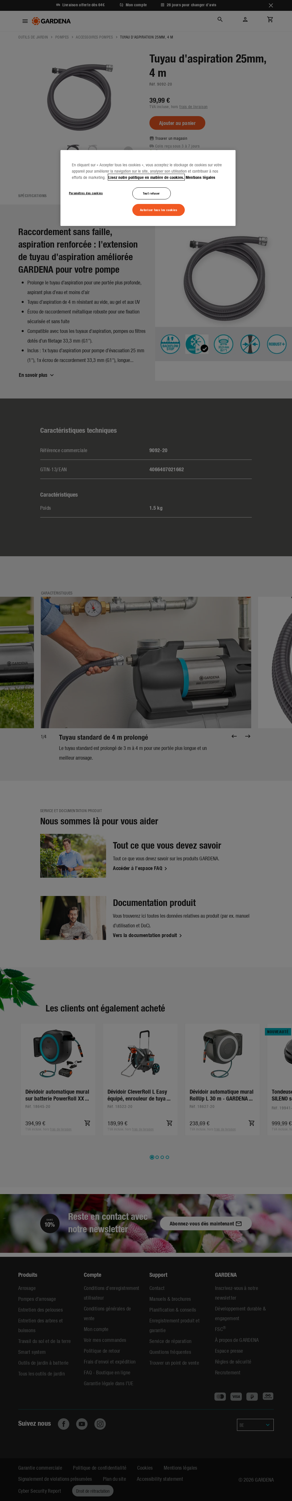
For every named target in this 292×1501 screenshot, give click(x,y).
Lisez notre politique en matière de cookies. (146, 177)
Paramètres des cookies (86, 193)
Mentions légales (200, 177)
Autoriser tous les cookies (158, 209)
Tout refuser (151, 193)
